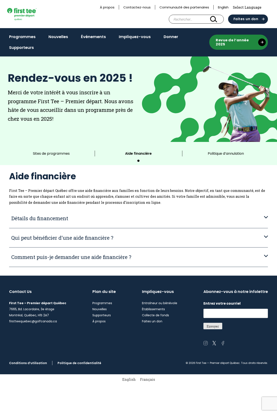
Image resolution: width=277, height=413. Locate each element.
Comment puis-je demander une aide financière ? (71, 257)
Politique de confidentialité (79, 363)
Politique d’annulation (226, 153)
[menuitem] (129, 379)
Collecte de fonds (155, 315)
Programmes (22, 36)
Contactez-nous (137, 7)
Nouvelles (58, 36)
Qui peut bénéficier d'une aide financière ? (62, 237)
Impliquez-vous (135, 36)
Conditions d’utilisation (28, 363)
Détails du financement (39, 218)
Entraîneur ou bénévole (159, 303)
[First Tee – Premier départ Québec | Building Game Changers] (29, 14)
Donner (171, 36)
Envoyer (213, 326)
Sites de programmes (51, 153)
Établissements (153, 309)
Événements (93, 36)
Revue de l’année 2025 (232, 42)
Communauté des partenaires (184, 7)
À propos (107, 7)
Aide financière (138, 153)
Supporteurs (21, 47)
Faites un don (246, 19)
